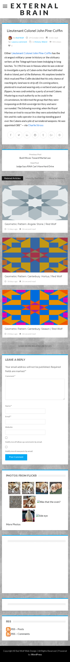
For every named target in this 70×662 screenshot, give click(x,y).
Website (9, 427)
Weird (44, 42)
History (38, 42)
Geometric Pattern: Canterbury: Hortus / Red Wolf (33, 276)
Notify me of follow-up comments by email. (23, 442)
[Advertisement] (20, 554)
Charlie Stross (35, 125)
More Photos (13, 524)
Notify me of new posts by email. (19, 451)
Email (8, 416)
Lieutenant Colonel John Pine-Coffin (32, 53)
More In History (57, 178)
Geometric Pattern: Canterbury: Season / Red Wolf (33, 328)
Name (8, 406)
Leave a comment (19, 42)
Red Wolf (20, 38)
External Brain (35, 9)
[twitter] (18, 135)
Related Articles (12, 178)
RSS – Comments (20, 633)
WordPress (36, 654)
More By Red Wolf (35, 178)
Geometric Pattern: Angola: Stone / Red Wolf (30, 224)
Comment (10, 376)
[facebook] (10, 135)
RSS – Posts (17, 629)
